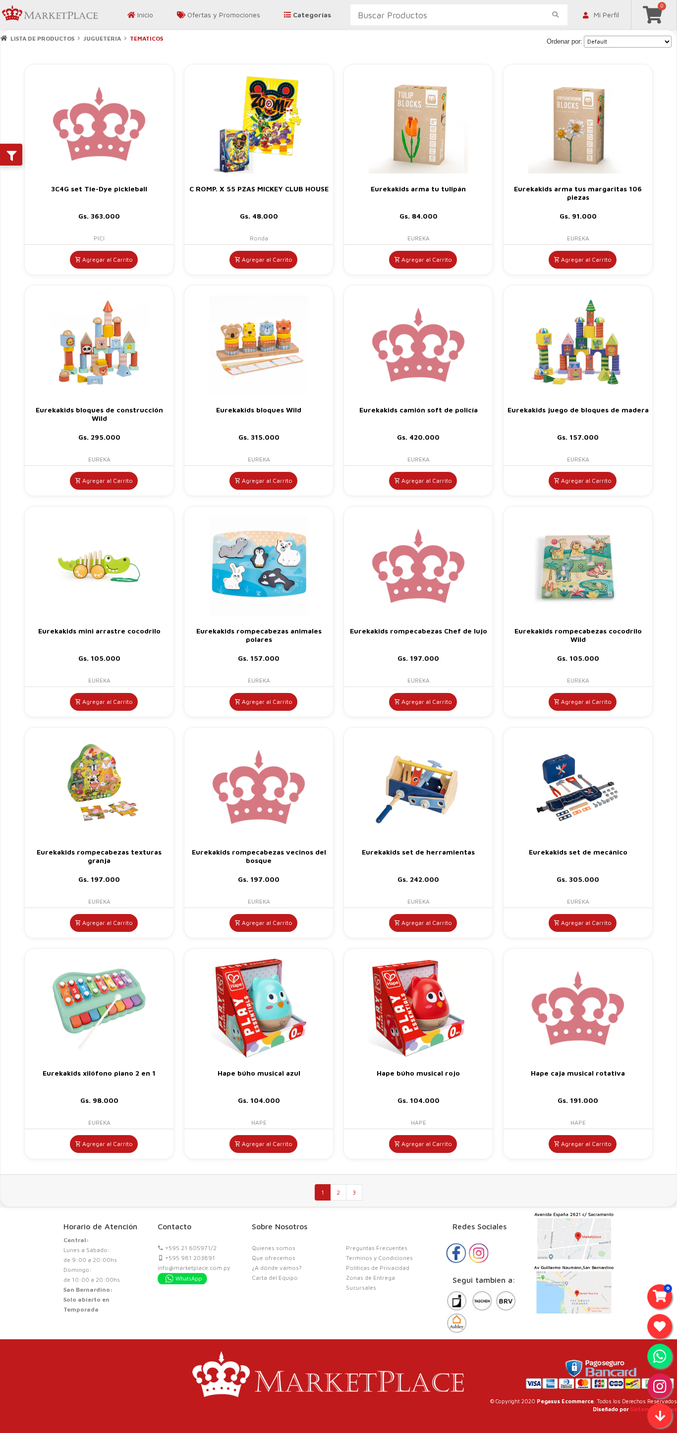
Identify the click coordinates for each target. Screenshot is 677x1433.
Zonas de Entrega (370, 1277)
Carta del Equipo (275, 1277)
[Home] (3, 38)
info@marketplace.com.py (194, 1267)
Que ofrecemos (273, 1257)
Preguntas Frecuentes (376, 1248)
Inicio (144, 14)
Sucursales (361, 1287)
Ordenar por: (564, 41)
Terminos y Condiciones (379, 1257)
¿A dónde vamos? (277, 1267)
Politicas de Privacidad (377, 1267)
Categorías (311, 14)
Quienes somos (273, 1248)
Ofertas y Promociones (222, 14)
